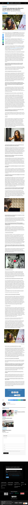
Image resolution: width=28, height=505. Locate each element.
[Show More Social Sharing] (8, 13)
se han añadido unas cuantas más (19, 47)
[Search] (25, 3)
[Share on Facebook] (5, 13)
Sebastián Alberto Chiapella (5, 432)
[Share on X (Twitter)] (3, 13)
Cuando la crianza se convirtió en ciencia (19, 412)
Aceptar (16, 502)
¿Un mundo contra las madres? (7, 418)
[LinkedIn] (3, 42)
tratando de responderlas (13, 48)
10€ (12, 392)
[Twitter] (3, 34)
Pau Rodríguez (4, 11)
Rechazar (20, 502)
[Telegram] (3, 39)
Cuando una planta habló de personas (6, 431)
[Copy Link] (3, 44)
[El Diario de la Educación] (14, 3)
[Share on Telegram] (7, 13)
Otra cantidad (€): (11, 395)
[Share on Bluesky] (4, 13)
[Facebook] (3, 37)
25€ (14, 392)
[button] (14, 462)
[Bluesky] (3, 36)
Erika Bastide (3, 419)
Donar (18, 395)
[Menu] (2, 3)
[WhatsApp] (3, 41)
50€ (17, 392)
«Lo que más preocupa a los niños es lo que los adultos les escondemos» (12, 9)
